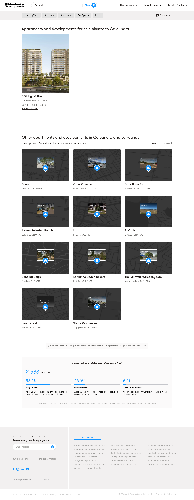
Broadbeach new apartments (160, 445)
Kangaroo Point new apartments (89, 449)
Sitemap (77, 494)
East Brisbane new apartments (161, 453)
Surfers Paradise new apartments (89, 445)
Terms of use (65, 494)
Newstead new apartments (123, 449)
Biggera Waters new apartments (89, 464)
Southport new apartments (123, 457)
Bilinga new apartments (85, 460)
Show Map (165, 15)
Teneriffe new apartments (122, 460)
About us (17, 494)
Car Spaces (83, 15)
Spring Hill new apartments (123, 464)
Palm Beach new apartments (160, 464)
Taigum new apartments (158, 449)
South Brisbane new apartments (126, 453)
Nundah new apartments (159, 460)
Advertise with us (32, 494)
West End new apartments (123, 445)
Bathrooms (66, 15)
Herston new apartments (159, 457)
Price (97, 15)
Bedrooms (49, 15)
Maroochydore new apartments (88, 453)
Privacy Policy (49, 494)
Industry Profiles (47, 458)
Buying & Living (21, 458)
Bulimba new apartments (85, 457)
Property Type (31, 15)
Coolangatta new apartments (87, 468)
